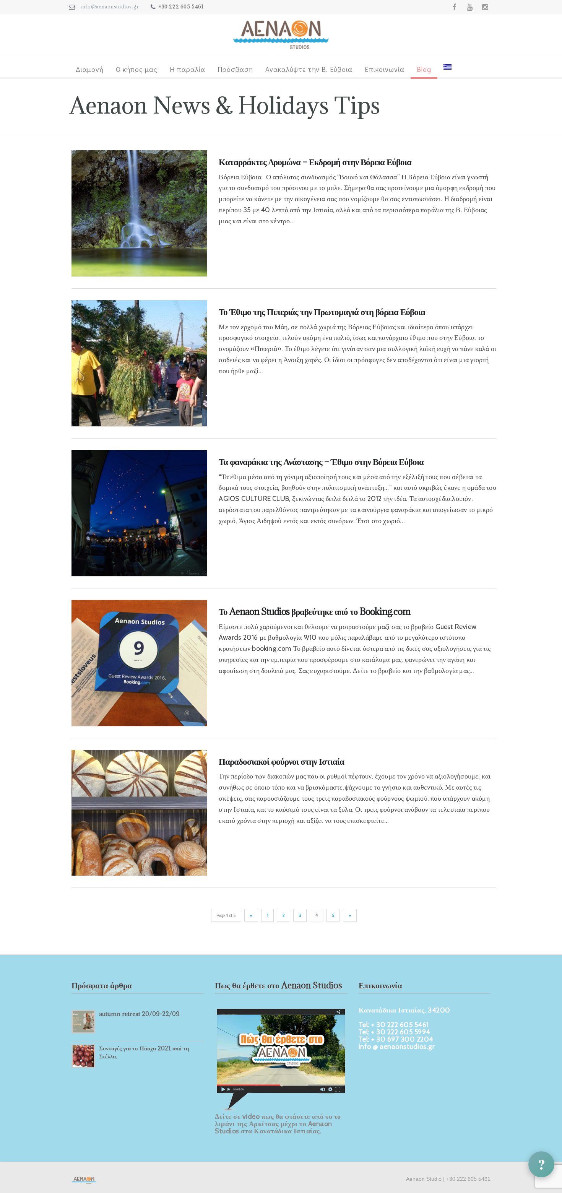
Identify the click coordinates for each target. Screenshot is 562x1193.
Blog (424, 69)
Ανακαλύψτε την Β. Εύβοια (308, 69)
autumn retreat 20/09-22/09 (139, 1013)
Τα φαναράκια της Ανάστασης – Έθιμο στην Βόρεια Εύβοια (321, 461)
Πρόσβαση (235, 69)
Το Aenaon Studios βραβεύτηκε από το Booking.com (315, 611)
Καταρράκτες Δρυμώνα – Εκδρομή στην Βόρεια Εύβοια (315, 162)
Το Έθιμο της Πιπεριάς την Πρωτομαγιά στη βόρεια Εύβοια (322, 312)
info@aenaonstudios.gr (109, 6)
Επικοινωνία (384, 69)
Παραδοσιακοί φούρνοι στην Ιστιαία (281, 761)
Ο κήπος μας (137, 69)
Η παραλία (187, 69)
